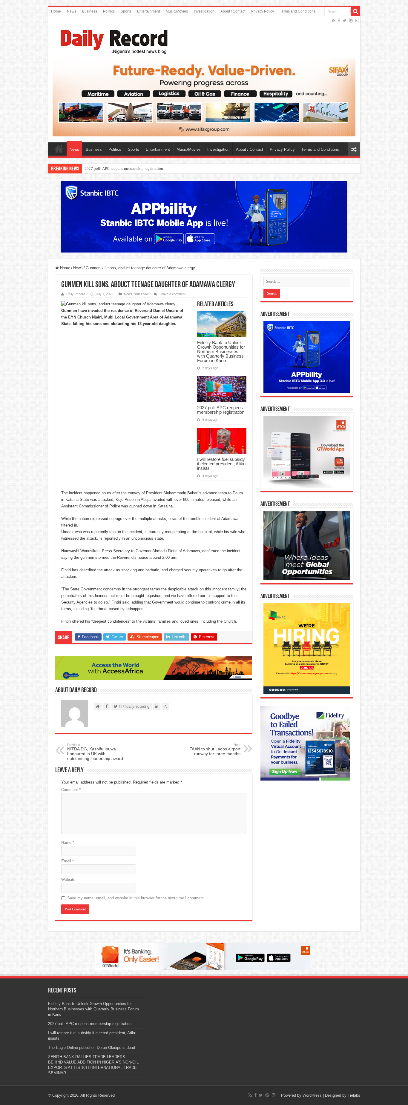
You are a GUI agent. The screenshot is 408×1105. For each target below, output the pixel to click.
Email (67, 861)
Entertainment (148, 11)
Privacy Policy (262, 11)
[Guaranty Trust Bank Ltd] (204, 956)
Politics (109, 11)
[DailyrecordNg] (112, 39)
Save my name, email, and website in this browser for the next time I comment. (136, 898)
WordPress (312, 1095)
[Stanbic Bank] (204, 216)
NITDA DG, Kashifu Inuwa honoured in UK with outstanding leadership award (95, 752)
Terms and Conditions (297, 11)
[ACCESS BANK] (153, 668)
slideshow (141, 294)
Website (68, 879)
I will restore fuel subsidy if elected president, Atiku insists (132, 168)
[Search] (355, 11)
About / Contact (232, 11)
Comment (71, 789)
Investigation (204, 11)
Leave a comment (172, 294)
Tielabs (354, 1095)
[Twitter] (344, 20)
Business (89, 11)
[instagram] (357, 20)
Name (67, 842)
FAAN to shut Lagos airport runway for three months (214, 749)
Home (56, 11)
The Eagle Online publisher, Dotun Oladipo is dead (91, 1047)
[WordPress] (351, 20)
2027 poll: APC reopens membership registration (220, 410)
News (71, 11)
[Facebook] (339, 20)
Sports (126, 11)
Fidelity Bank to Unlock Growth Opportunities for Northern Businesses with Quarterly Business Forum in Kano (221, 351)
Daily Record (75, 294)
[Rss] (334, 20)
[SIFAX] (204, 97)
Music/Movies (177, 11)
